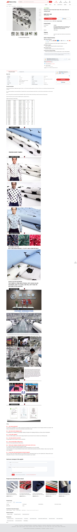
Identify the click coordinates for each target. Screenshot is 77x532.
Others (23, 505)
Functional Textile (13, 6)
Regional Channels (49, 525)
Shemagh (7, 504)
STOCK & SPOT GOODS (58, 504)
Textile (9, 6)
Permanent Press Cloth (17, 514)
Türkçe (56, 526)
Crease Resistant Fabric (19, 6)
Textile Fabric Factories (10, 518)
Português (23, 526)
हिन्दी (50, 526)
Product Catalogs (18, 502)
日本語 (48, 526)
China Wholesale (35, 525)
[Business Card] (69, 75)
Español (20, 526)
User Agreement (43, 528)
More (7, 522)
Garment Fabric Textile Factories (42, 518)
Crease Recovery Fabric (25, 514)
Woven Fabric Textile (52, 518)
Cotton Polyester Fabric (33, 518)
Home (7, 6)
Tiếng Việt (59, 526)
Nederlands (40, 526)
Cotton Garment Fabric (18, 520)
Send (13, 474)
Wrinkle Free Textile (9, 514)
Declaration (47, 528)
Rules (70, 4)
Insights (61, 525)
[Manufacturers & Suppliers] (11, 2)
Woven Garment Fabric (10, 520)
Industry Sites (44, 525)
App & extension (59, 4)
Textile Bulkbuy (26, 520)
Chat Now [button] (64, 18)
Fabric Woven (26, 518)
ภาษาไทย (53, 526)
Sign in (70, 2)
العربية (43, 526)
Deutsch (37, 526)
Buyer (50, 4)
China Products (21, 525)
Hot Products (16, 525)
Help (54, 4)
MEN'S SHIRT (8, 505)
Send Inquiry (50, 18)
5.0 (59, 73)
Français (27, 526)
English (18, 526)
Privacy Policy (51, 528)
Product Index (54, 525)
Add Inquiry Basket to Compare (24, 37)
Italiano (34, 526)
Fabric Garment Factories (18, 518)
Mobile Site (58, 525)
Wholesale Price (40, 525)
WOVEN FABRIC (40, 504)
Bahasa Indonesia (63, 526)
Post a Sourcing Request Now (31, 474)
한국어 (46, 526)
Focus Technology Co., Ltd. (32, 528)
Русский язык (30, 526)
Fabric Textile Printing (59, 518)
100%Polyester (24, 504)
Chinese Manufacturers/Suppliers (28, 525)
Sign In (45, 67)
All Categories (9, 4)
